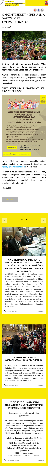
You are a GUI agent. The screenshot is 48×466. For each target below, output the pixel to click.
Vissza (10, 199)
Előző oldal (4, 220)
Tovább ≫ (41, 311)
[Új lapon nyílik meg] (38, 11)
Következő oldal (43, 220)
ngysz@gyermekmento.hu (13, 167)
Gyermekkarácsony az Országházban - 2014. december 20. (24, 359)
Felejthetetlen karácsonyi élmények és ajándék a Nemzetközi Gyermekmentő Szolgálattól (24, 405)
